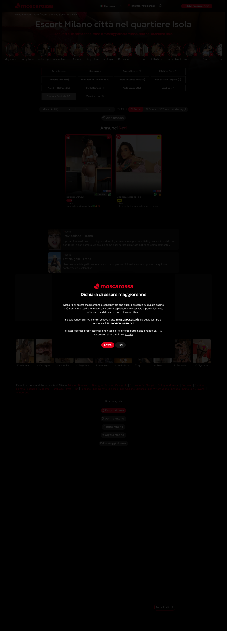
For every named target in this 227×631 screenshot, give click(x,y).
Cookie (129, 334)
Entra (108, 345)
